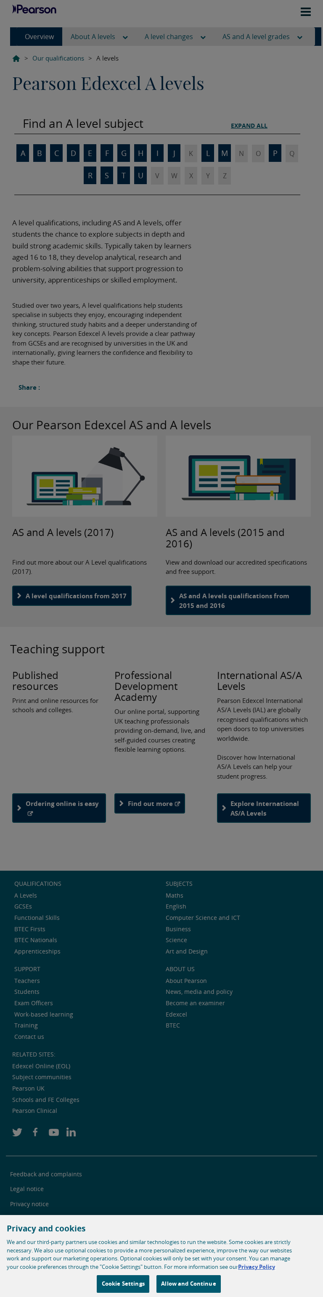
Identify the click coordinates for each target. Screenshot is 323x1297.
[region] (161, 1256)
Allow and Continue (188, 1283)
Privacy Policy (256, 1267)
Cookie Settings (123, 1283)
